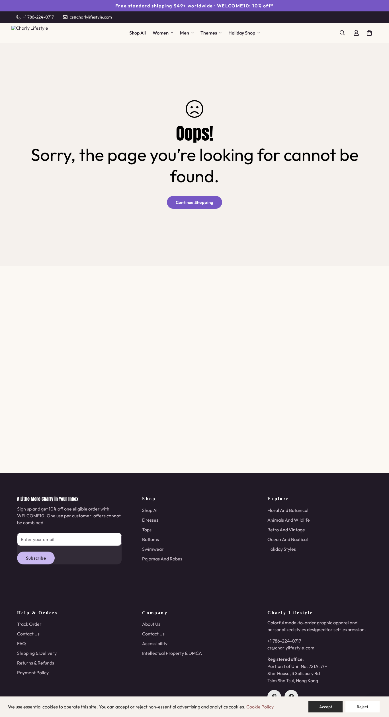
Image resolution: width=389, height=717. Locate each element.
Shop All (137, 33)
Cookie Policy (260, 707)
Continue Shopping (194, 202)
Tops (146, 529)
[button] (369, 32)
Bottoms (150, 539)
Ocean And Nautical (287, 539)
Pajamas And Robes (162, 559)
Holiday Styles (281, 549)
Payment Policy (33, 672)
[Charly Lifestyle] (32, 33)
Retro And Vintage (286, 529)
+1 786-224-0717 (284, 641)
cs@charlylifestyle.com (290, 648)
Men (184, 33)
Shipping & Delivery (37, 653)
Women (161, 33)
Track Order (29, 624)
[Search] (342, 33)
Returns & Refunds (35, 663)
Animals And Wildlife (288, 520)
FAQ (21, 643)
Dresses (150, 520)
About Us (151, 624)
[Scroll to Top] (377, 685)
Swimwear (153, 549)
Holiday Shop (241, 33)
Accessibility (154, 643)
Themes (208, 33)
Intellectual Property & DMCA (172, 653)
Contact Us (28, 634)
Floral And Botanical (287, 510)
